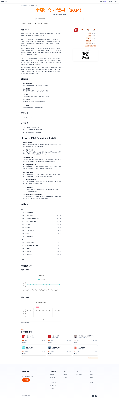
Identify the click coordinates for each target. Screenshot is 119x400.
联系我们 (91, 377)
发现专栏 (25, 5)
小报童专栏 (25, 371)
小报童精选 (65, 380)
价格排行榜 (52, 388)
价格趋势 (46, 23)
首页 (22, 5)
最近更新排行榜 (53, 385)
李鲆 (90, 33)
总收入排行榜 (52, 380)
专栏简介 (24, 23)
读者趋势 (40, 23)
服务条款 (91, 380)
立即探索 (25, 380)
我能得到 (29, 23)
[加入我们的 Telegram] (96, 396)
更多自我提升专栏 (93, 357)
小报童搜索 (65, 374)
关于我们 (91, 374)
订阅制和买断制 (79, 374)
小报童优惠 (65, 377)
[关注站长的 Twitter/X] (93, 396)
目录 (35, 23)
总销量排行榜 (52, 377)
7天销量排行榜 (52, 374)
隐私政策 (91, 382)
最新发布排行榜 (53, 382)
